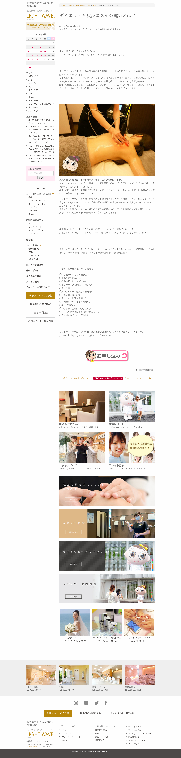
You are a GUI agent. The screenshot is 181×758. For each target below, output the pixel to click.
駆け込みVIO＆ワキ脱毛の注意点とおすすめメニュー (41, 122)
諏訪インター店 (34, 255)
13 (41, 51)
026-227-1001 (135, 689)
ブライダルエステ (135, 726)
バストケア (33, 111)
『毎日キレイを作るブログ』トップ (108, 378)
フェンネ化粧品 (134, 730)
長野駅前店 (33, 259)
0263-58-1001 (36, 689)
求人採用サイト (134, 736)
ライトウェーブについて (38, 287)
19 (37, 55)
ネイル (31, 97)
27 (41, 59)
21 (45, 55)
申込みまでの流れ (34, 265)
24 (28, 59)
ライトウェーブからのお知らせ (41, 104)
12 (37, 51)
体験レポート (32, 270)
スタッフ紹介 (32, 281)
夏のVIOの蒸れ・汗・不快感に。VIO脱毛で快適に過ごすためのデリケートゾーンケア (41, 139)
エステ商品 (33, 100)
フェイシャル (34, 83)
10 (28, 51)
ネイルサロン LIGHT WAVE (139, 733)
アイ (30, 93)
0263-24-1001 (33, 746)
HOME (41, 188)
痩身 (30, 86)
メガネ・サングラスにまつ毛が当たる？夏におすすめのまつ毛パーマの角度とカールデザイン (41, 149)
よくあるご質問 (33, 276)
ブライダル (33, 210)
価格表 (29, 239)
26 (37, 59)
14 (45, 51)
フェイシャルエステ (36, 200)
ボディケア (33, 90)
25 (32, 59)
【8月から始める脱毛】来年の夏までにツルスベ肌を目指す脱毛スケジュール (41, 158)
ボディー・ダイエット (37, 204)
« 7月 (30, 67)
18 (32, 55)
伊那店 (31, 252)
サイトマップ (133, 743)
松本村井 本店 (34, 249)
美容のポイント (34, 76)
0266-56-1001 (102, 689)
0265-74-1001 (69, 689)
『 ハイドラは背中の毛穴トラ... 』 (78, 378)
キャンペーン (34, 107)
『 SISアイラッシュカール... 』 (136, 378)
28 (45, 59)
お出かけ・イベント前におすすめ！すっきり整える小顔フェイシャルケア (41, 129)
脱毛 (30, 79)
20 (41, 55)
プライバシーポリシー (137, 740)
